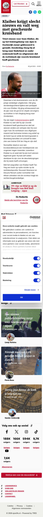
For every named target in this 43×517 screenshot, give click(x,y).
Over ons (9, 488)
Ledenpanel (10, 496)
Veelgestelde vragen (14, 491)
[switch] (36, 265)
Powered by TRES (29, 513)
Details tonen (30, 290)
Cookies (29, 506)
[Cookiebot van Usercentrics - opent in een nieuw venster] (30, 217)
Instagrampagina (22, 120)
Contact (9, 493)
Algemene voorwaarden (21, 508)
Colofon (10, 506)
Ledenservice (11, 485)
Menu (38, 5)
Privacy (20, 506)
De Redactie (10, 66)
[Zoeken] (33, 3)
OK (21, 297)
